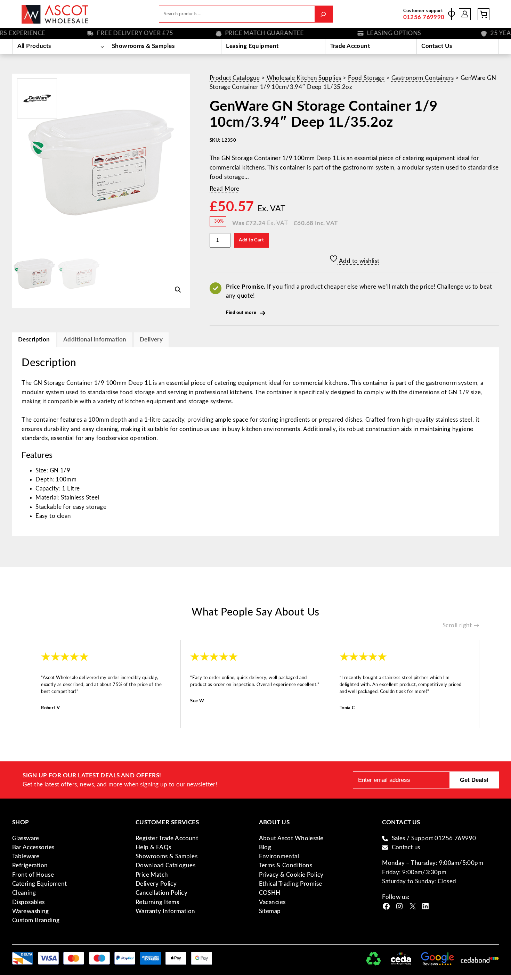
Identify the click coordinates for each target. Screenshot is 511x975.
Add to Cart (251, 240)
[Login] (465, 14)
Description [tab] (34, 339)
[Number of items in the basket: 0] (483, 14)
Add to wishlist (359, 261)
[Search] (323, 14)
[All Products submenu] (102, 46)
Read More (225, 189)
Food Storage (366, 78)
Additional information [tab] (94, 339)
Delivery (151, 339)
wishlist (451, 14)
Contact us (406, 847)
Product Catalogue (235, 78)
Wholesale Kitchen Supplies (304, 78)
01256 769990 (424, 17)
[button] (178, 289)
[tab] (151, 339)
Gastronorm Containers (422, 78)
